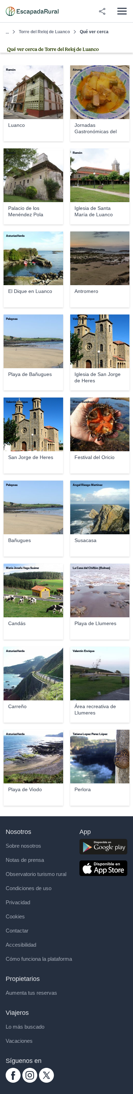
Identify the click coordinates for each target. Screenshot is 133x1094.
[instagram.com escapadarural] (29, 1081)
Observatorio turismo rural (36, 874)
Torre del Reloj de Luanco (44, 31)
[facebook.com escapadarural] (13, 1081)
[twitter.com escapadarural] (46, 1081)
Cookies (15, 916)
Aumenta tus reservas (31, 993)
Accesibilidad (21, 945)
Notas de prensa (25, 860)
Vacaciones (19, 1041)
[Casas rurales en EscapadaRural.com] (32, 11)
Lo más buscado (25, 1027)
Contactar (17, 931)
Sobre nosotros (23, 846)
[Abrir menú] (122, 11)
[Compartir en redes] (102, 11)
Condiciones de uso (28, 888)
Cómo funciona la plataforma (39, 959)
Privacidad (18, 902)
